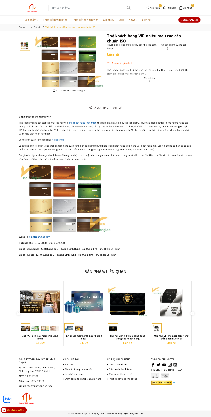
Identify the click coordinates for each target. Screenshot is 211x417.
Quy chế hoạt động (74, 374)
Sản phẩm (31, 19)
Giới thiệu (108, 19)
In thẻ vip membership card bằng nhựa (84, 337)
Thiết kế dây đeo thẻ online (123, 378)
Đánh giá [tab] (117, 107)
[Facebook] (153, 365)
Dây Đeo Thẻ (136, 413)
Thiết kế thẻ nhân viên (85, 19)
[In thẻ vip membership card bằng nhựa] (84, 302)
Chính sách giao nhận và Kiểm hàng (83, 378)
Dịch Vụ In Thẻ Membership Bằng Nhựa (40, 337)
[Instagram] (170, 365)
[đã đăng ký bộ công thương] (174, 382)
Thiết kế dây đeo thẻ (55, 19)
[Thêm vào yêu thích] (120, 63)
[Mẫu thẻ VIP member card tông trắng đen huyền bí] (171, 302)
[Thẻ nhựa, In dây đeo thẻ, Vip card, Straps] (32, 7)
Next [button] (192, 313)
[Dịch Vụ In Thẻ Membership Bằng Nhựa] (40, 302)
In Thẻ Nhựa (58, 139)
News (132, 19)
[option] (69, 61)
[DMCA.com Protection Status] (161, 382)
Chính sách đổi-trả (118, 364)
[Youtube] (164, 365)
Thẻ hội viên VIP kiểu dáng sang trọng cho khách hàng (127, 337)
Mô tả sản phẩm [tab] (98, 107)
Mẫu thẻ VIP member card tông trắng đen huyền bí (171, 337)
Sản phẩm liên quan (105, 271)
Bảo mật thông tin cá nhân (78, 369)
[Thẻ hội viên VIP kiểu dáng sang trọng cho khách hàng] (127, 302)
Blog (121, 19)
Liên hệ (146, 19)
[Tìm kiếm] (128, 7)
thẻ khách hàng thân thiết (82, 122)
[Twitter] (158, 365)
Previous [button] (19, 313)
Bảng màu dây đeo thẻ (120, 374)
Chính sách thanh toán (120, 369)
